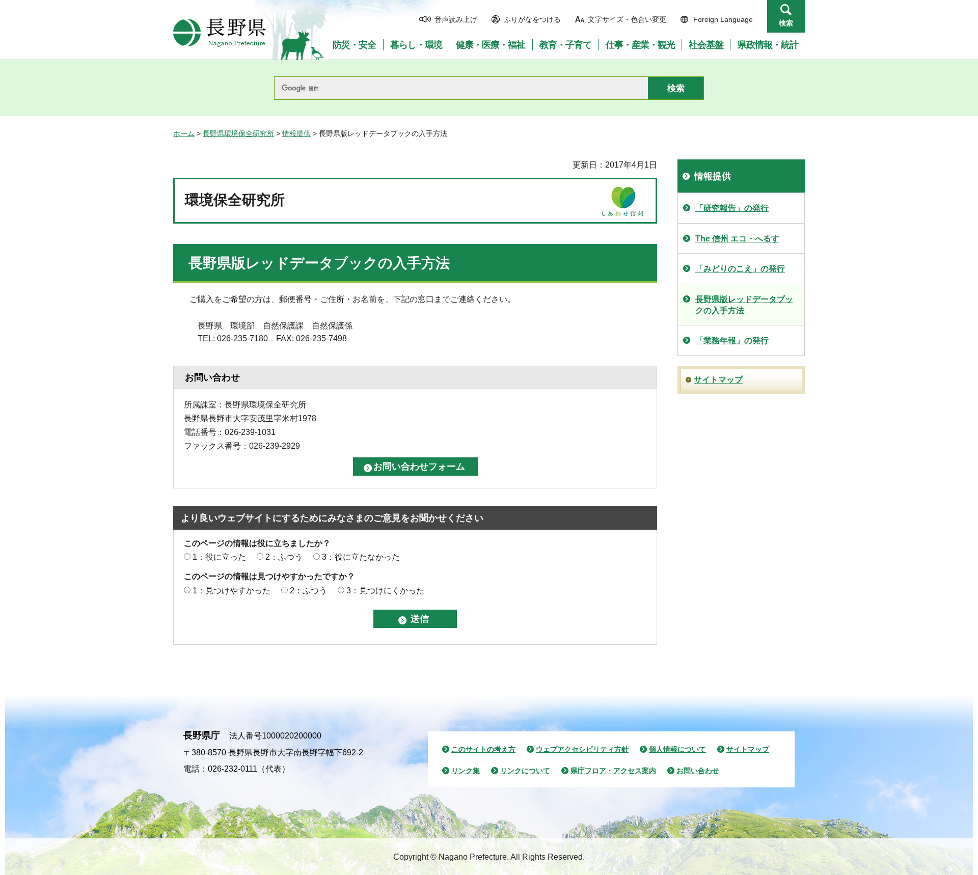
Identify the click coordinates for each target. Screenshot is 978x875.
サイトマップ (718, 379)
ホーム (184, 133)
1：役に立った (219, 557)
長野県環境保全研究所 (238, 133)
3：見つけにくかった (385, 590)
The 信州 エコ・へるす (737, 238)
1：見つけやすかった (231, 590)
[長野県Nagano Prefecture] (219, 32)
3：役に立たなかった (361, 557)
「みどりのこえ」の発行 (740, 268)
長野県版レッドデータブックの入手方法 (744, 305)
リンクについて (525, 771)
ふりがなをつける (532, 19)
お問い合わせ (697, 771)
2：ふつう (284, 557)
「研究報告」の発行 (732, 208)
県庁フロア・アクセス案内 (613, 771)
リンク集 (465, 771)
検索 (786, 23)
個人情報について (677, 749)
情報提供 (296, 133)
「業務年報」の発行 (732, 340)
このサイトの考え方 (483, 749)
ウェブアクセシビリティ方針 (582, 749)
